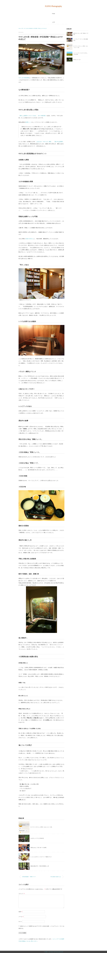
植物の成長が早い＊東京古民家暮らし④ (39, 866)
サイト (20, 921)
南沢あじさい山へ (77, 59)
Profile (53, 13)
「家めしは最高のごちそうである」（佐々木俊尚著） (33, 115)
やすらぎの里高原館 (24, 77)
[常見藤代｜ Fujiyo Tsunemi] (53, 6)
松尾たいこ (28, 122)
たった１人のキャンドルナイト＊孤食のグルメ (41, 856)
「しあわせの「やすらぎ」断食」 (43, 141)
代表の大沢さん (30, 238)
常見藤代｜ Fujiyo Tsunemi (49, 951)
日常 (53, 22)
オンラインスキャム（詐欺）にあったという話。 (41, 827)
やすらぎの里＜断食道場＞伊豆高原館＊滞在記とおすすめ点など (35, 28)
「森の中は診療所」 (59, 141)
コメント (22, 893)
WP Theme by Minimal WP (58, 951)
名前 (20, 911)
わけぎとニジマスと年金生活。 (37, 838)
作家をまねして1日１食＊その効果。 (38, 847)
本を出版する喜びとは (56, 876)
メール (21, 916)
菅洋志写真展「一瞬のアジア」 (29, 876)
